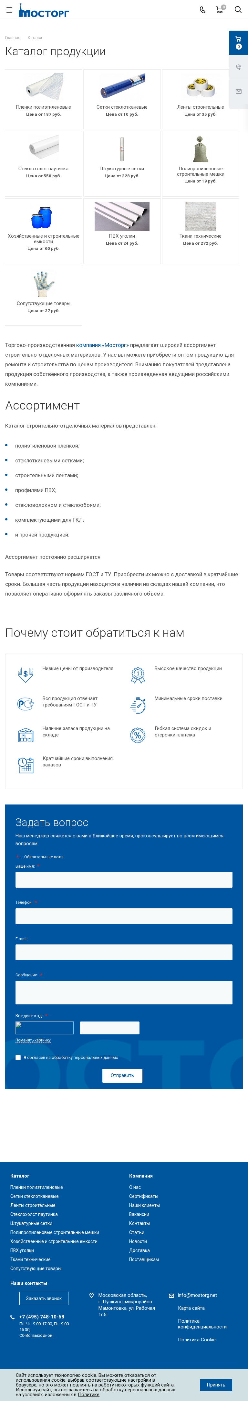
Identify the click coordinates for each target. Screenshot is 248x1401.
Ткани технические (201, 236)
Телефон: (26, 902)
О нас (135, 1187)
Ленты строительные (200, 107)
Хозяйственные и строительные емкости (43, 238)
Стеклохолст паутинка (43, 169)
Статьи (136, 1232)
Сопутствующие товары (43, 303)
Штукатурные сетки (122, 169)
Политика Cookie (197, 1340)
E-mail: (21, 939)
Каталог (19, 1176)
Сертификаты (143, 1196)
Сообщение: (29, 975)
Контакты (139, 1223)
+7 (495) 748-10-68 (41, 1317)
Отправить (122, 1075)
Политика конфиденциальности (202, 1324)
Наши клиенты (144, 1205)
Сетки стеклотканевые (122, 107)
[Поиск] (238, 10)
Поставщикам (144, 1259)
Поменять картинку (33, 1040)
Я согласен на (71, 1057)
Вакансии (139, 1214)
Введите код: (31, 1015)
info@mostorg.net (197, 1295)
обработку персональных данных (85, 1057)
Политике (88, 1394)
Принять (216, 1385)
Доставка (139, 1250)
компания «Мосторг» (102, 345)
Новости (138, 1241)
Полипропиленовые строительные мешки (200, 171)
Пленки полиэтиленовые (43, 107)
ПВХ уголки (122, 236)
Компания (141, 1176)
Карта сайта (191, 1308)
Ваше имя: (27, 866)
